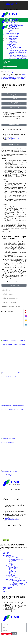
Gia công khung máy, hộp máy (18, 50)
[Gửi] (3, 40)
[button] (4, 282)
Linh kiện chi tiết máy (15, 47)
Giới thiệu (5, 19)
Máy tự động (10, 49)
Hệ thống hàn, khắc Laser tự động (18, 582)
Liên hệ (5, 63)
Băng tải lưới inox (14, 36)
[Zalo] (26, 324)
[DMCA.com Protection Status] (5, 540)
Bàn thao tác (13, 29)
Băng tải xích (13, 43)
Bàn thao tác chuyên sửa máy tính (10, 376)
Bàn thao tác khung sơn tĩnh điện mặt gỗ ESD (13, 344)
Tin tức (5, 62)
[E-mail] (26, 320)
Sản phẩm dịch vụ (8, 21)
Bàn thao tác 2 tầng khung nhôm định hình (12, 409)
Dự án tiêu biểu (7, 59)
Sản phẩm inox (10, 22)
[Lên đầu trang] (0, 550)
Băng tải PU (12, 41)
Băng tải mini (13, 38)
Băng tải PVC (13, 39)
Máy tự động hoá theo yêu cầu (18, 57)
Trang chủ (6, 18)
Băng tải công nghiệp (12, 33)
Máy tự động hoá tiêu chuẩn (17, 58)
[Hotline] (26, 311)
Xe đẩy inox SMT (14, 24)
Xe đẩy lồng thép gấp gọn (16, 25)
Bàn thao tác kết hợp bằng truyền (13, 78)
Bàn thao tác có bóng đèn (7, 442)
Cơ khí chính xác (11, 44)
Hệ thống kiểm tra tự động (17, 55)
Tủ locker (11, 32)
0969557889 (7, 634)
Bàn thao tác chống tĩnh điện (15, 77)
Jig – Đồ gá (12, 46)
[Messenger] (26, 316)
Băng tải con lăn (14, 35)
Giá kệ (11, 30)
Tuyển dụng (6, 61)
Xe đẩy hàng (13, 27)
